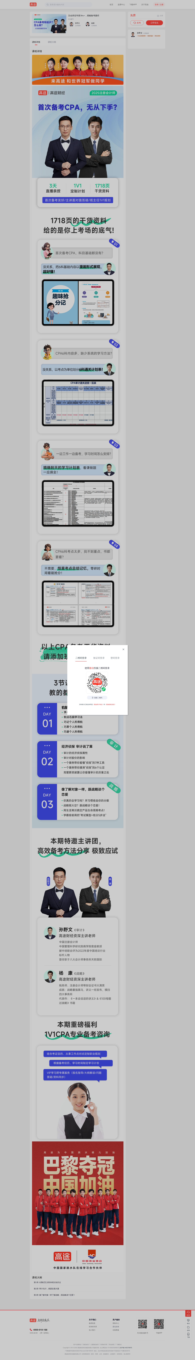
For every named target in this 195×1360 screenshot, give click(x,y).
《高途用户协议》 (98, 704)
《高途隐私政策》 (110, 704)
